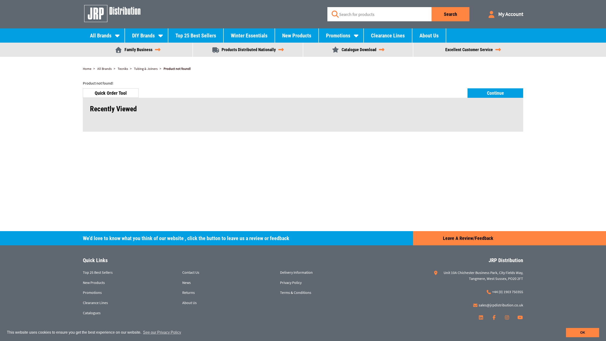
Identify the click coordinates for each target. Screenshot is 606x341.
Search (450, 14)
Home (87, 69)
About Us (429, 36)
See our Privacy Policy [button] (162, 332)
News (186, 282)
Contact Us (190, 272)
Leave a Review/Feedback (468, 238)
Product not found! (177, 69)
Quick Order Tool (111, 93)
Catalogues (92, 312)
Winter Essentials (249, 36)
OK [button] (582, 332)
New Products (296, 36)
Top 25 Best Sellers (195, 36)
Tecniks (123, 69)
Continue (495, 93)
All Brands (100, 36)
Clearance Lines (388, 36)
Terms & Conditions (295, 292)
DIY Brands (143, 36)
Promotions (338, 36)
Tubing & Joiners (146, 69)
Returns (188, 292)
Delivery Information (296, 272)
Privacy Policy (291, 282)
